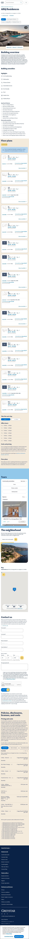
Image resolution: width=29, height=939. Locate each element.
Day (8, 655)
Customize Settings (8, 936)
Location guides (4, 864)
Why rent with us (4, 866)
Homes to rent (4, 851)
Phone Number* (4, 640)
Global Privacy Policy (10, 679)
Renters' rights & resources (7, 897)
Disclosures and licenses (7, 886)
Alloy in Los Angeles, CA (5, 923)
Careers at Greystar (5, 878)
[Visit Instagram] (1, 913)
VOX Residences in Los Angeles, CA (7, 921)
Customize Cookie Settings (7, 904)
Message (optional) (5, 662)
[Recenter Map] (3, 574)
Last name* (3, 634)
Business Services (5, 875)
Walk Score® (20, 608)
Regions (3, 880)
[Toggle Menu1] (26, 2)
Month (2, 655)
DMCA (2, 899)
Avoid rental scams (5, 854)
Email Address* (4, 647)
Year (14, 655)
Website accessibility (5, 902)
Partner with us (4, 873)
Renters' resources (5, 862)
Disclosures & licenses (6, 894)
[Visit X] (7, 913)
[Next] (27, 750)
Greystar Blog (4, 869)
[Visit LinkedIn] (4, 913)
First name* (3, 627)
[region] (14, 932)
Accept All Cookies (19, 936)
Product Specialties (5, 883)
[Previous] (23, 750)
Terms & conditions (5, 892)
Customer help (4, 857)
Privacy (2, 889)
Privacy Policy (9, 933)
